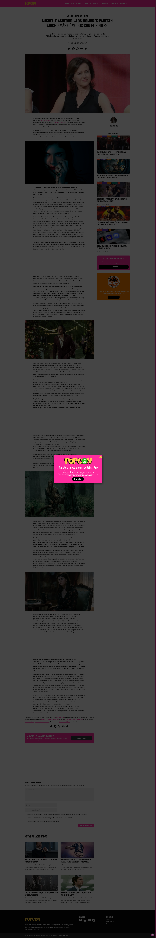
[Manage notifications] (152, 935)
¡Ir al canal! (78, 479)
